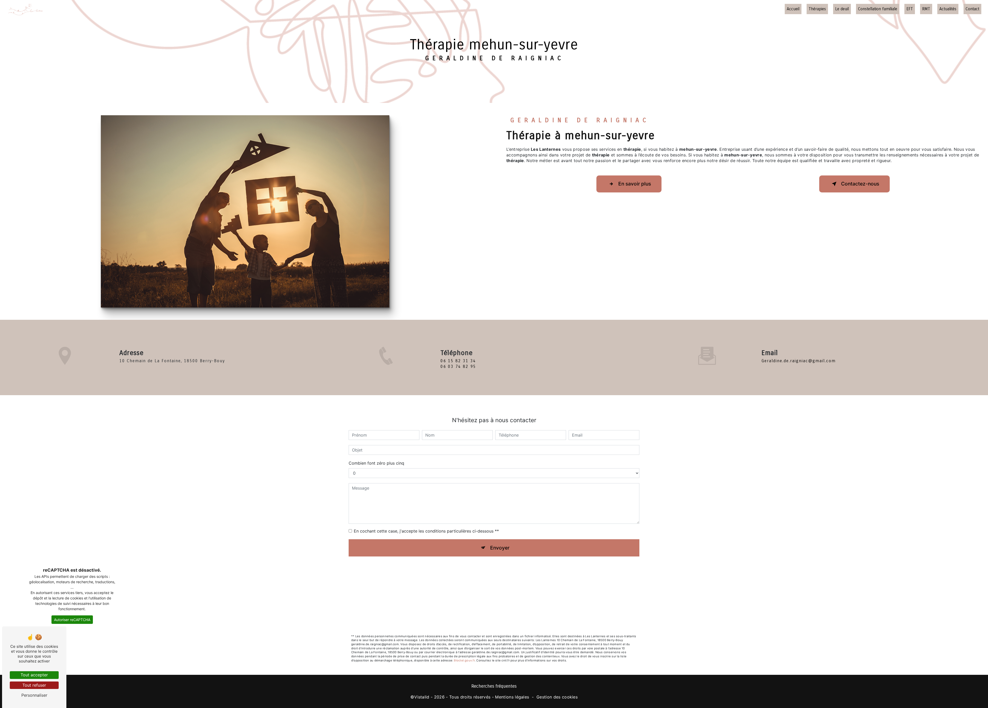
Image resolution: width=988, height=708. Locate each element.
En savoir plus (634, 184)
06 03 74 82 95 (458, 366)
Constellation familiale (877, 8)
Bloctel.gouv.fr (464, 660)
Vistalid (421, 697)
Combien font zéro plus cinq (376, 463)
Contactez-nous (860, 184)
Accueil (793, 8)
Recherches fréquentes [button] (494, 686)
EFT (909, 8)
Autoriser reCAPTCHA (72, 619)
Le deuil (842, 8)
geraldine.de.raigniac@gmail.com (799, 360)
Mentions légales (512, 697)
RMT (926, 8)
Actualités (947, 8)
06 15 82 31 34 (458, 360)
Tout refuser (34, 685)
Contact (972, 8)
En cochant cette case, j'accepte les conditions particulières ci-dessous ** (426, 531)
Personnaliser (34, 695)
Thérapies (817, 8)
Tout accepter (34, 674)
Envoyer (499, 548)
